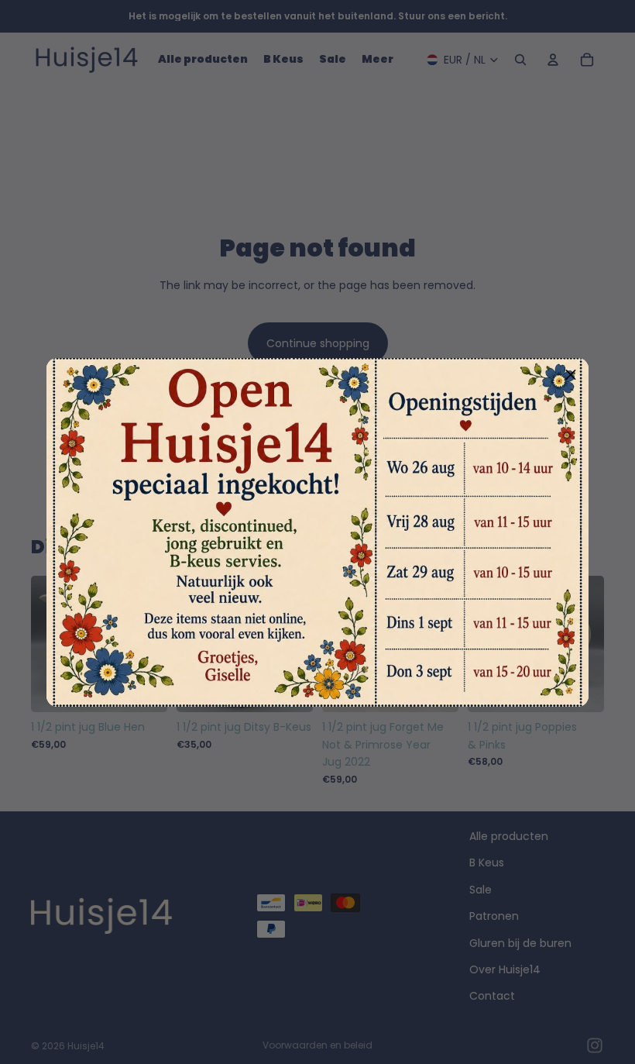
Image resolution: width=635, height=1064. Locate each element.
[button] (571, 376)
